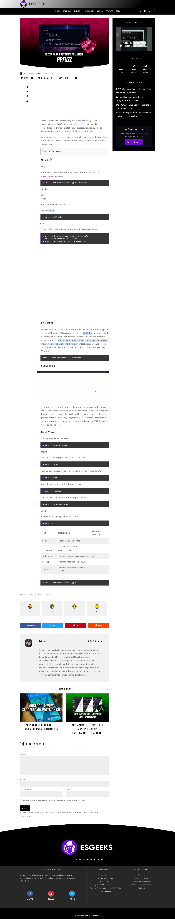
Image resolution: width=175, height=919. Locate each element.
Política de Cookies (141, 878)
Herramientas (89, 11)
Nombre (22, 779)
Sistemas (76, 11)
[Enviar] (27, 101)
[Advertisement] (74, 101)
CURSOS (141, 888)
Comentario (24, 754)
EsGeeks (25, 73)
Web (67, 789)
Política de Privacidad (141, 882)
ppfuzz (50, 594)
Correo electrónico (26, 789)
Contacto (109, 11)
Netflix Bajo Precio (105, 878)
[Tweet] (27, 92)
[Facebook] (72, 859)
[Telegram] (140, 11)
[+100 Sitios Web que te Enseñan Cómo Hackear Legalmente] (134, 39)
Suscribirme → (134, 142)
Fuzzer (41, 594)
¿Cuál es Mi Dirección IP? (105, 885)
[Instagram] (80, 859)
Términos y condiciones (141, 885)
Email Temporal (105, 891)
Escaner (32, 594)
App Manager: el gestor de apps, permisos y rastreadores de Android (87, 729)
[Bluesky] (91, 859)
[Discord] (145, 11)
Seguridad (67, 11)
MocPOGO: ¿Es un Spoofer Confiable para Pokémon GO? (41, 727)
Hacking (57, 11)
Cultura (100, 11)
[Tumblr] (94, 859)
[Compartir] (27, 87)
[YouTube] (87, 859)
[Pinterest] (83, 859)
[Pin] (27, 96)
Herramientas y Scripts (35, 73)
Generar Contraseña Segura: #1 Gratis (105, 888)
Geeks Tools (105, 882)
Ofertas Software (105, 875)
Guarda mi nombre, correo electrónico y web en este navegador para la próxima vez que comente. (54, 800)
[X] (76, 859)
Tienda (118, 11)
